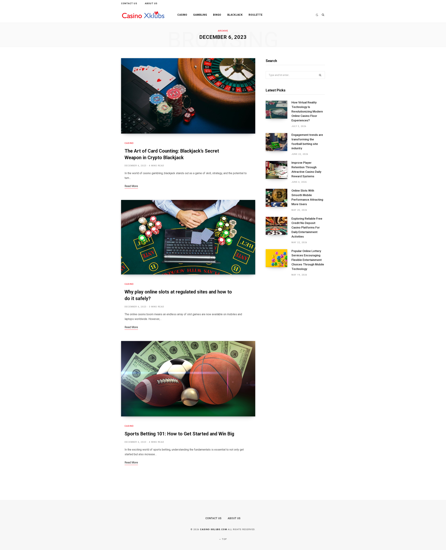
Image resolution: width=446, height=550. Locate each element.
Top (224, 539)
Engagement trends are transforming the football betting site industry (307, 141)
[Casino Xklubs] (143, 15)
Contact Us (129, 3)
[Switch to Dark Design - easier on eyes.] (317, 15)
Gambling (200, 14)
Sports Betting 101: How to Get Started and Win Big (179, 434)
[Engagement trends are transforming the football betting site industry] (278, 144)
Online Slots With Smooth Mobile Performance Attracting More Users (307, 197)
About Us (151, 3)
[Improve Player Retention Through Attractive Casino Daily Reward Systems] (278, 172)
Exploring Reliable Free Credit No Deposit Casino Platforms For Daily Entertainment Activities (306, 227)
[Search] (323, 15)
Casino (182, 14)
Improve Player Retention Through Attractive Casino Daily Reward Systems (306, 169)
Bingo (217, 14)
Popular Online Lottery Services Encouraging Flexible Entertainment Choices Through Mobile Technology (307, 260)
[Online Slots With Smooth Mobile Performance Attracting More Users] (278, 200)
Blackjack (235, 14)
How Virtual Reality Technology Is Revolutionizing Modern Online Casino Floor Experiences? (307, 111)
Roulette (256, 14)
